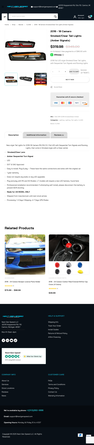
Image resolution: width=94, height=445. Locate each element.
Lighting (61, 120)
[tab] (13, 135)
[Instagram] (7, 340)
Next (43, 49)
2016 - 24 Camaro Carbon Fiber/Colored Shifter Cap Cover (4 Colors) (68, 283)
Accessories (9, 278)
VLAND (28, 24)
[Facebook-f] (3, 340)
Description (13, 135)
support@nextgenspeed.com (13, 329)
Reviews (59, 135)
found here (74, 181)
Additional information (36, 135)
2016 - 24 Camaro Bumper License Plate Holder (22, 282)
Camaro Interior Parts (57, 278)
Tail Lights (74, 120)
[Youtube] (11, 340)
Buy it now (70, 79)
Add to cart (74, 71)
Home (7, 24)
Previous (9, 49)
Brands (21, 24)
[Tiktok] (15, 340)
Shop (13, 24)
